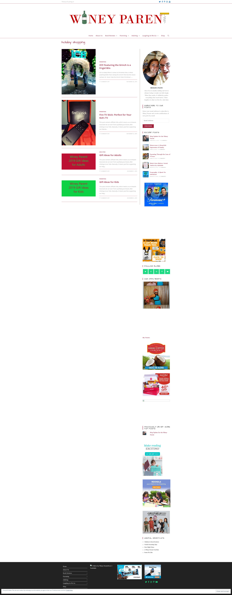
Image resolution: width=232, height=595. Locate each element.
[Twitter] (159, 2)
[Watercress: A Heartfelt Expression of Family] (146, 147)
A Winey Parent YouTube (151, 550)
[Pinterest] (164, 2)
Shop (64, 586)
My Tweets (146, 337)
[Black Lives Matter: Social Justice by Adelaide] (146, 165)
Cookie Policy (69, 590)
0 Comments (163, 140)
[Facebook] (162, 2)
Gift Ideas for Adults (110, 155)
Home (65, 566)
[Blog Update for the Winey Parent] (146, 138)
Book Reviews (67, 573)
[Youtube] (169, 2)
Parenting (102, 62)
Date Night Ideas (149, 547)
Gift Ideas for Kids (109, 181)
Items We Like (148, 552)
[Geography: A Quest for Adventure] (146, 174)
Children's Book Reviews (151, 542)
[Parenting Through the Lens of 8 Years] (146, 156)
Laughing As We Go (69, 583)
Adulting (102, 152)
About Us (66, 569)
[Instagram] (167, 2)
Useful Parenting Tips (150, 544)
